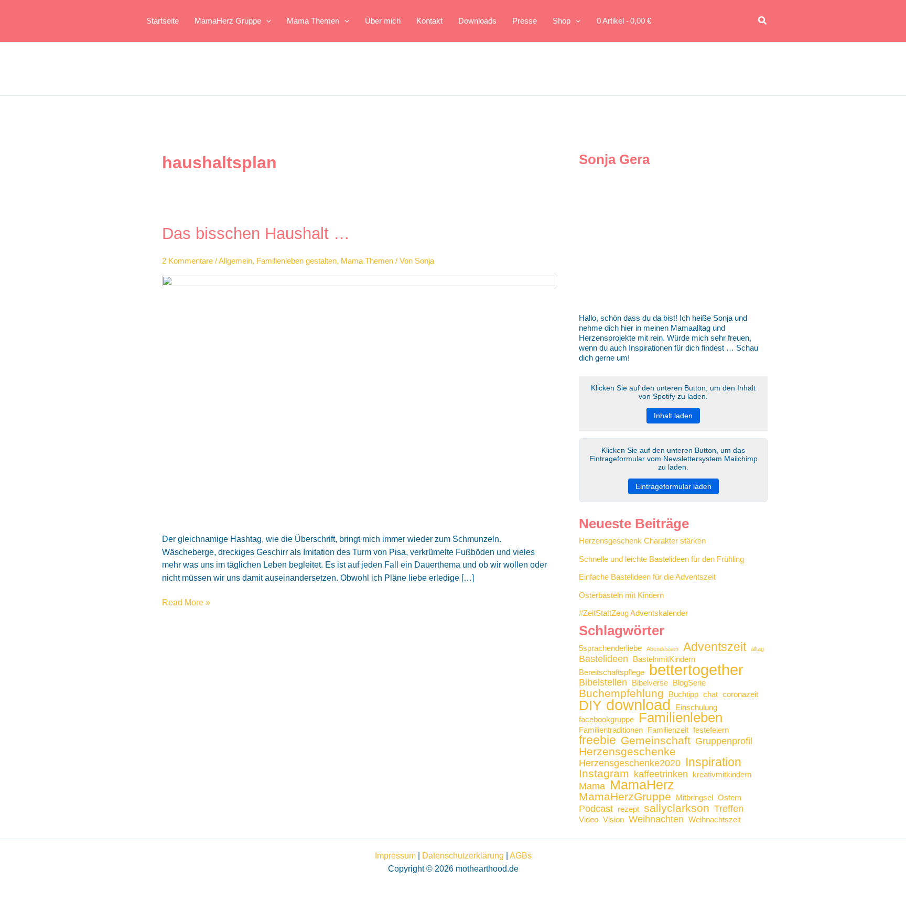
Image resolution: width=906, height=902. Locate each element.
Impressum (395, 855)
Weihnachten (656, 819)
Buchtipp (683, 694)
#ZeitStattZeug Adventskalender (633, 612)
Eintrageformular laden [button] (673, 486)
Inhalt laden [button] (673, 415)
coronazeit (740, 694)
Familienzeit (668, 730)
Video (588, 820)
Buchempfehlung (621, 693)
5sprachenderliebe (610, 648)
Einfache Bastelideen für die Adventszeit (647, 576)
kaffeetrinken (661, 774)
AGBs (521, 855)
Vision (613, 820)
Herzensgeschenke (627, 751)
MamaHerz (642, 785)
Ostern (729, 798)
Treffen (728, 809)
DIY (590, 706)
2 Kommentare (187, 260)
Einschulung (696, 707)
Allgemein (235, 260)
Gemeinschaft (656, 740)
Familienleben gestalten (296, 260)
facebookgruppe (606, 719)
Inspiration (713, 762)
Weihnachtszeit (714, 820)
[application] (266, 21)
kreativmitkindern (722, 774)
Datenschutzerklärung (463, 855)
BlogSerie (689, 683)
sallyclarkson (676, 808)
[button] (763, 21)
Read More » (186, 603)
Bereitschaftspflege (611, 672)
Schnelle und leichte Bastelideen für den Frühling (661, 559)
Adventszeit (714, 647)
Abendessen (662, 649)
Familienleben (680, 718)
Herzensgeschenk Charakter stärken (642, 540)
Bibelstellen (603, 683)
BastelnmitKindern (664, 659)
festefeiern (711, 730)
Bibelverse (650, 683)
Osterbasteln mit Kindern (621, 595)
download (638, 705)
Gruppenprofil (723, 741)
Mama (592, 786)
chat (710, 694)
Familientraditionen (611, 730)
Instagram (604, 773)
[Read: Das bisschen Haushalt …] (358, 397)
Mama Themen (367, 260)
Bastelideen (603, 659)
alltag (757, 649)
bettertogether (696, 670)
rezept (628, 809)
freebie (597, 740)
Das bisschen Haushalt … (256, 233)
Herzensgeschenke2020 (630, 763)
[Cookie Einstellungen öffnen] (23, 888)
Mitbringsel (694, 798)
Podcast (596, 809)
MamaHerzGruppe (625, 796)
